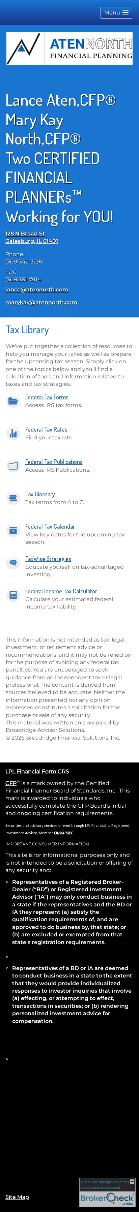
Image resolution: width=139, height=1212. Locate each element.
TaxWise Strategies (48, 558)
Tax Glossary (40, 494)
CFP (11, 783)
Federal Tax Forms (46, 397)
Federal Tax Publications (54, 461)
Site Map (17, 1197)
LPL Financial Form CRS (37, 771)
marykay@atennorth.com (41, 302)
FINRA (59, 833)
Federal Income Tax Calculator (61, 591)
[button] (116, 13)
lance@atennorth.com (36, 289)
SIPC (69, 833)
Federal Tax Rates (46, 429)
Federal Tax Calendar (50, 526)
